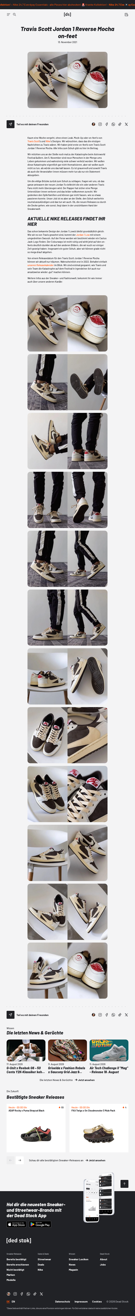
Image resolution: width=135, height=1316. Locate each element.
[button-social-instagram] (100, 124)
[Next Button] (20, 1160)
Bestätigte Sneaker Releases (35, 1097)
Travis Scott (33, 141)
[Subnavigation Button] (9, 14)
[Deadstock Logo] (67, 14)
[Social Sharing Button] (10, 124)
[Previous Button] (10, 1160)
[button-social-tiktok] (120, 124)
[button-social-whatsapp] (113, 124)
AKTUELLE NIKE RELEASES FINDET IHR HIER (66, 221)
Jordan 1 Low (83, 234)
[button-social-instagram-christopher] (93, 124)
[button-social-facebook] (107, 124)
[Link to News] (14, 14)
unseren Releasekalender (40, 265)
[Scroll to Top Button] (124, 1184)
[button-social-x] (126, 124)
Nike (48, 141)
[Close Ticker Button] (126, 5)
